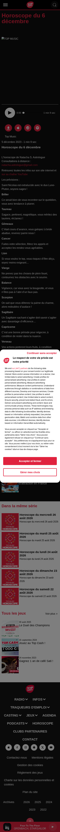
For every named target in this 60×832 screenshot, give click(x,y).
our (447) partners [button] (20, 368)
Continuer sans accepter (42, 353)
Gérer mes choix (30, 472)
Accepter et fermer (30, 461)
